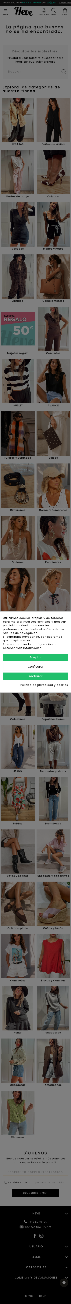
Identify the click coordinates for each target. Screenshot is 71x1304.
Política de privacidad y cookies (44, 685)
